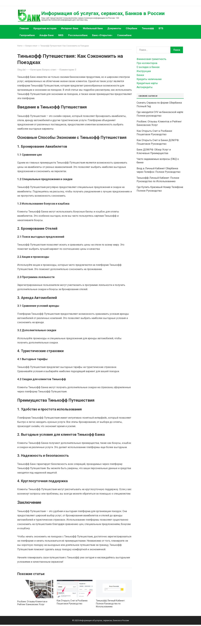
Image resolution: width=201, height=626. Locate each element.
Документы (114, 28)
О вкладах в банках (148, 67)
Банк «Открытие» (102, 35)
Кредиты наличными (149, 79)
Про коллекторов (147, 63)
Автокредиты (145, 87)
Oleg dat (21, 69)
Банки (140, 75)
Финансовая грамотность (151, 59)
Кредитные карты (147, 83)
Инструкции (144, 71)
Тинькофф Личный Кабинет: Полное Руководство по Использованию (110, 603)
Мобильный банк (93, 28)
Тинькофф (148, 28)
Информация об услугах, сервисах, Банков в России (103, 13)
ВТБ (161, 28)
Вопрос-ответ (31, 46)
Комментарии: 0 (68, 69)
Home (19, 46)
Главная (24, 28)
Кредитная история (44, 28)
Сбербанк (131, 28)
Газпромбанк (27, 35)
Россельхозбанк (77, 35)
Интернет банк (69, 28)
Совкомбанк (124, 35)
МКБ (60, 35)
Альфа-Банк (46, 35)
